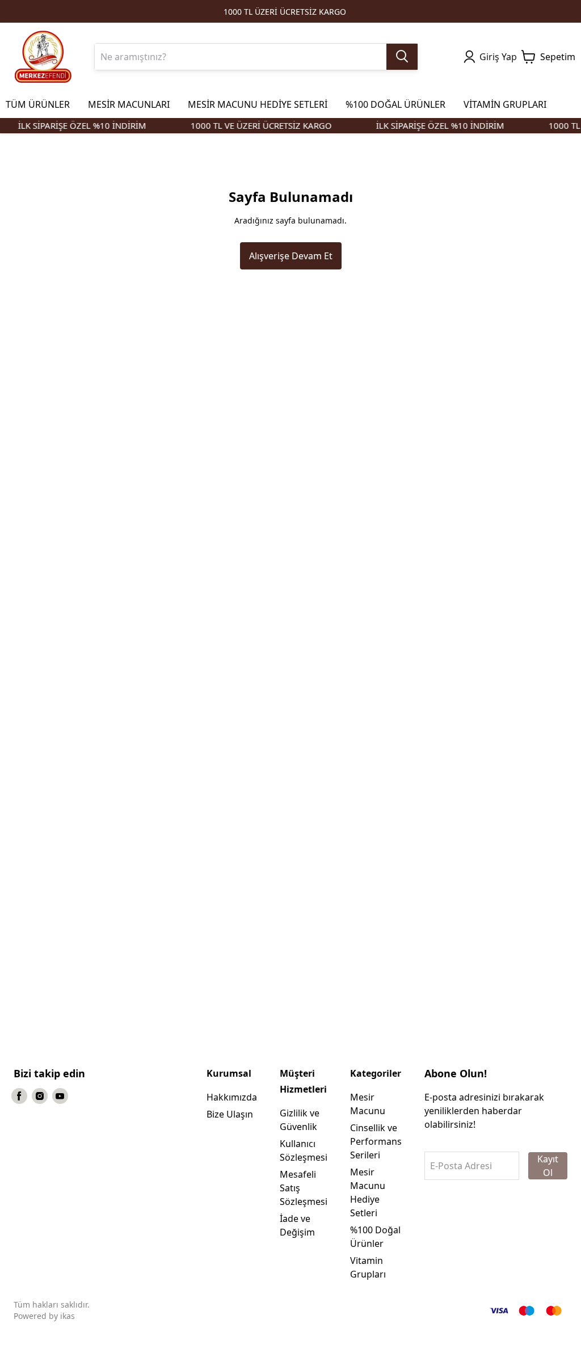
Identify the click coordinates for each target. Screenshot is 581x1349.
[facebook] (19, 1096)
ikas (67, 1315)
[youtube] (60, 1096)
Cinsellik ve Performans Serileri (376, 1141)
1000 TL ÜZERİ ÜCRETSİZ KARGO (285, 11)
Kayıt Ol (547, 1166)
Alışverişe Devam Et (290, 256)
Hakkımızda (232, 1097)
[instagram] (40, 1096)
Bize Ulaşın (230, 1114)
